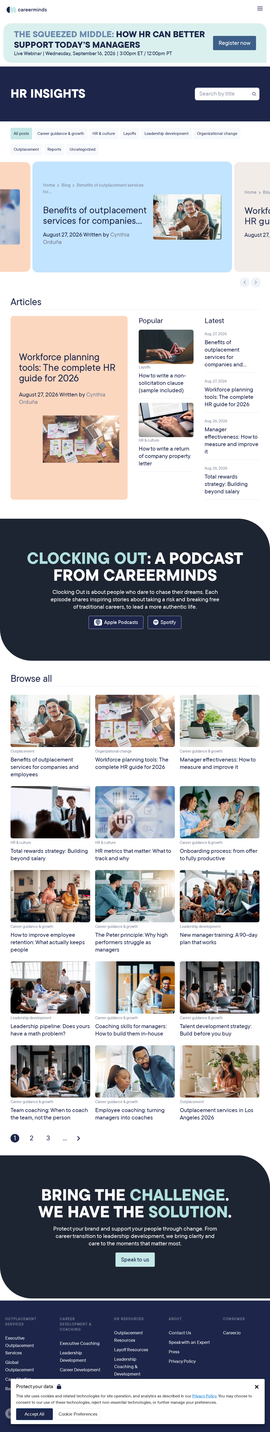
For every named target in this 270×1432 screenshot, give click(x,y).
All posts (21, 133)
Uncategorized (82, 149)
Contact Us (180, 1333)
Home (49, 185)
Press (174, 1352)
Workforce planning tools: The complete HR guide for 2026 (67, 368)
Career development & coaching (75, 1324)
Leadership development (166, 133)
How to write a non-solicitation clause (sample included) (162, 383)
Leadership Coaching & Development (127, 1366)
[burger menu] (260, 8)
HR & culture (104, 133)
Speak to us (135, 1259)
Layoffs (129, 133)
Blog (65, 185)
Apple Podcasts (121, 622)
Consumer (234, 1319)
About (175, 1319)
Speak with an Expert (189, 1342)
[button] (256, 1387)
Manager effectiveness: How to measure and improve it (231, 440)
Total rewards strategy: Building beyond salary (226, 484)
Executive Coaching (80, 1343)
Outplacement (26, 149)
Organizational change (217, 133)
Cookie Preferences (78, 1414)
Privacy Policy (204, 1396)
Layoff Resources (131, 1350)
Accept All (34, 1414)
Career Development (80, 1370)
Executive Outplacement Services (19, 1345)
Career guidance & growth (60, 133)
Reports (54, 149)
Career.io (232, 1333)
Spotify (168, 622)
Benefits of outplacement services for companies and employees (95, 215)
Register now (234, 43)
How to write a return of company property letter (164, 456)
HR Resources (129, 1319)
